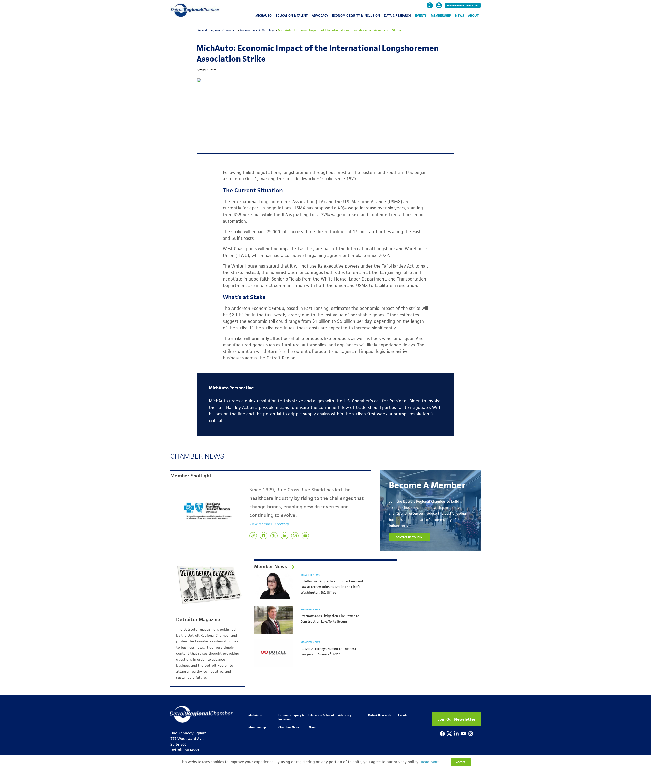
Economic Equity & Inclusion (356, 15)
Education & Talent (292, 15)
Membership (441, 15)
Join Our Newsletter (457, 719)
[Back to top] (639, 721)
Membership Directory (463, 5)
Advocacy (320, 15)
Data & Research (397, 15)
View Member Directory (269, 524)
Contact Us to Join (409, 537)
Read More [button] (430, 762)
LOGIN (439, 21)
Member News (310, 575)
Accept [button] (460, 762)
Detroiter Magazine (198, 619)
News (459, 15)
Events (420, 15)
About (473, 15)
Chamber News (288, 727)
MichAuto (263, 15)
